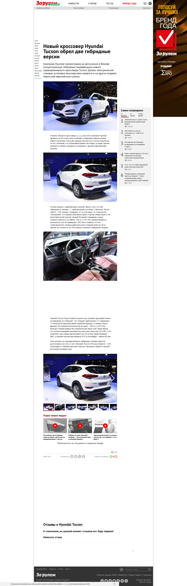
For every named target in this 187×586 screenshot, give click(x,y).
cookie (64, 584)
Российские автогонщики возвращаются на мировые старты (135, 144)
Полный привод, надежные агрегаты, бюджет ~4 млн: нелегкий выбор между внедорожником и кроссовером (136, 177)
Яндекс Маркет (135, 575)
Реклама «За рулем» (143, 580)
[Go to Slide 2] (59, 407)
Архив (149, 582)
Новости (73, 3)
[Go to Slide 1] (48, 407)
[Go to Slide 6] (103, 407)
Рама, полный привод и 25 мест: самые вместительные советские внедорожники (137, 155)
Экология (147, 8)
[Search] (149, 569)
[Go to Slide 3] (70, 407)
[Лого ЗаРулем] (46, 3)
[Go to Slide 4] (81, 407)
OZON (114, 575)
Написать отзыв (52, 537)
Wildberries (122, 575)
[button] (115, 584)
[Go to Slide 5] (92, 407)
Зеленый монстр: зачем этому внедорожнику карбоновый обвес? (136, 121)
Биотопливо (79, 8)
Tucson (79, 135)
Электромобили (43, 8)
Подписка (147, 575)
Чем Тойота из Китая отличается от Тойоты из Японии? (134, 133)
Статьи (92, 3)
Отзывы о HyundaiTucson (62, 524)
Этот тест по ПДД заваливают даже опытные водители (136, 166)
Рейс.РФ (142, 582)
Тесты (109, 3)
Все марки (38, 78)
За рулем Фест (41, 569)
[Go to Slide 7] (115, 407)
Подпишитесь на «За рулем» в (80, 443)
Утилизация (113, 8)
